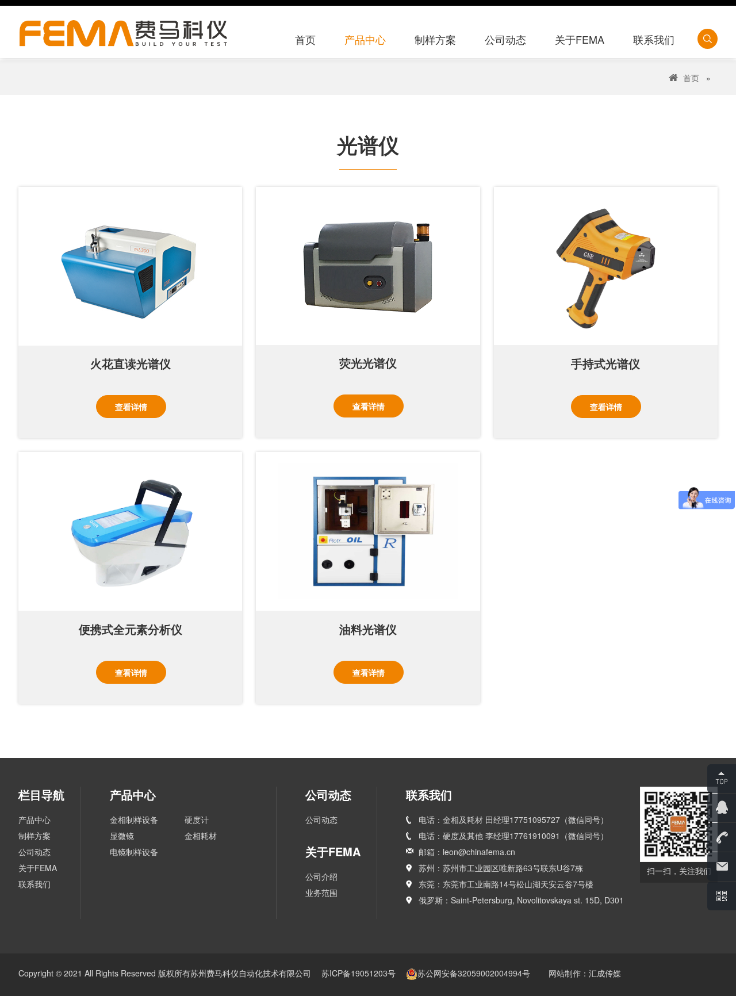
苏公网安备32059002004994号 (473, 973)
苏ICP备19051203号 (359, 973)
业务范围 (321, 892)
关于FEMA (37, 868)
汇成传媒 (605, 973)
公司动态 (34, 851)
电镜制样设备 (134, 851)
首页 (691, 77)
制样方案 (34, 835)
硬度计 (197, 819)
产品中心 (34, 819)
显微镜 (122, 835)
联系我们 (34, 884)
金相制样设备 (134, 819)
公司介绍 (321, 876)
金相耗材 (201, 835)
